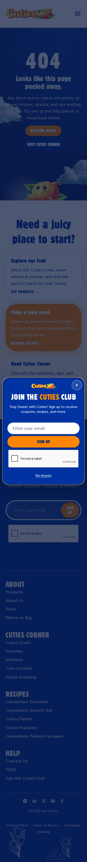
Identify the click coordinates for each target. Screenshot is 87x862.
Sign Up (43, 441)
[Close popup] (77, 385)
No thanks (43, 476)
